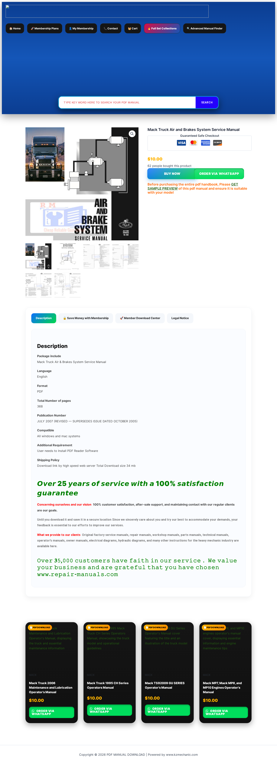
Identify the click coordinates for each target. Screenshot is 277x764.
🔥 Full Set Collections (162, 28)
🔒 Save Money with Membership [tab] (86, 318)
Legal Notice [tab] (180, 318)
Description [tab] (44, 318)
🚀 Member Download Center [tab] (140, 318)
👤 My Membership (81, 28)
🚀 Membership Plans (45, 28)
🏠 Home (15, 28)
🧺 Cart (132, 28)
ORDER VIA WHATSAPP (219, 174)
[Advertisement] (138, 64)
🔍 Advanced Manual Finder (205, 28)
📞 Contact (111, 28)
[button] (132, 133)
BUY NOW (172, 174)
